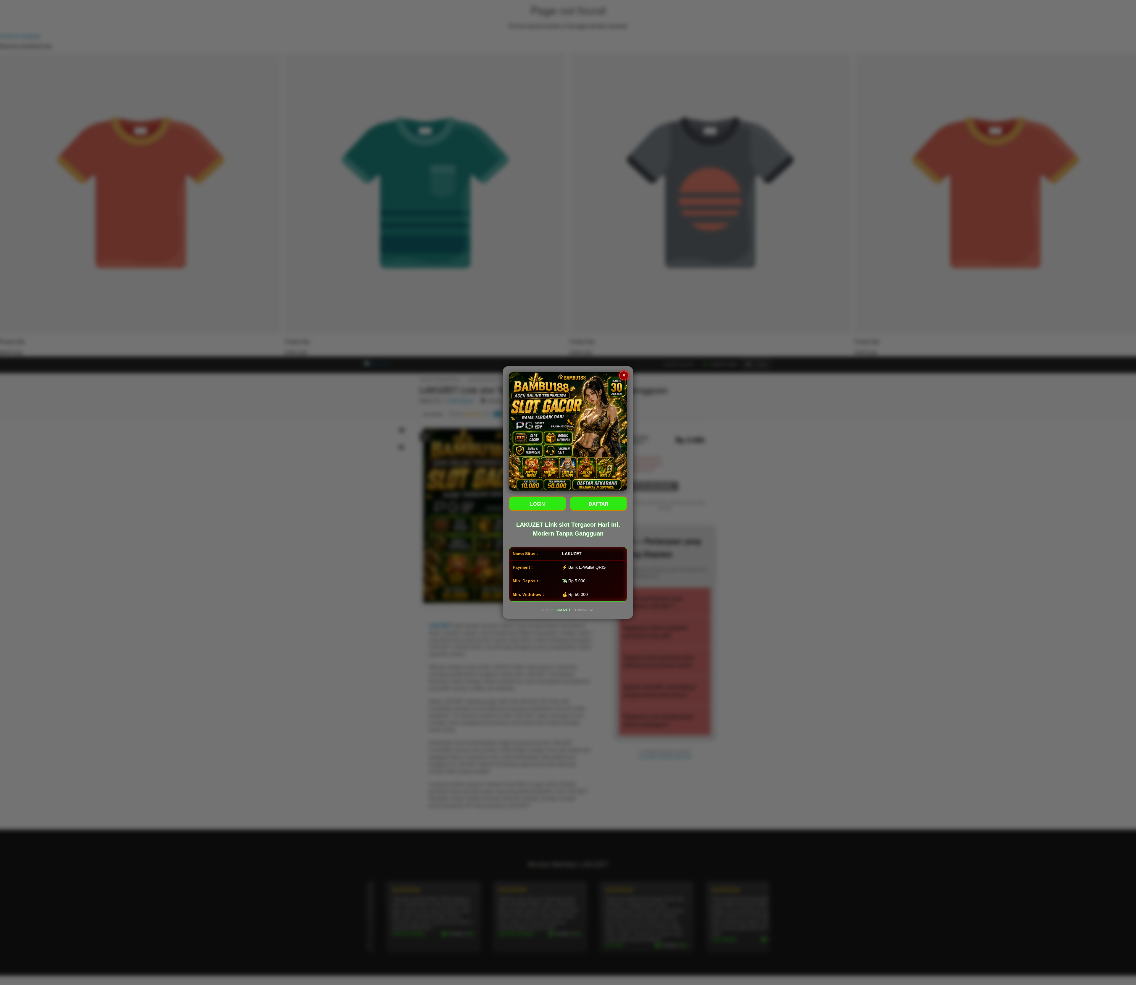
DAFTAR (599, 504)
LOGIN (537, 504)
